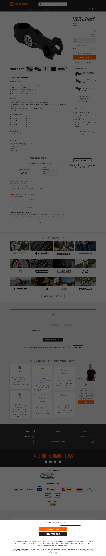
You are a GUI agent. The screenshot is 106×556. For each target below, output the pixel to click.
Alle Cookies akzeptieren (51, 529)
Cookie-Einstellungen (71, 525)
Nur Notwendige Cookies (53, 534)
